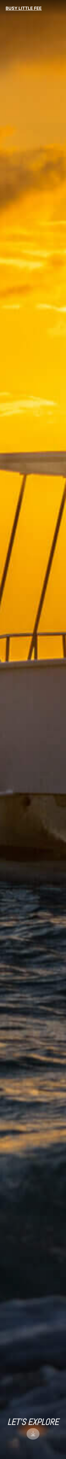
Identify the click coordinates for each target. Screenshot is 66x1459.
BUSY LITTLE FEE (24, 8)
